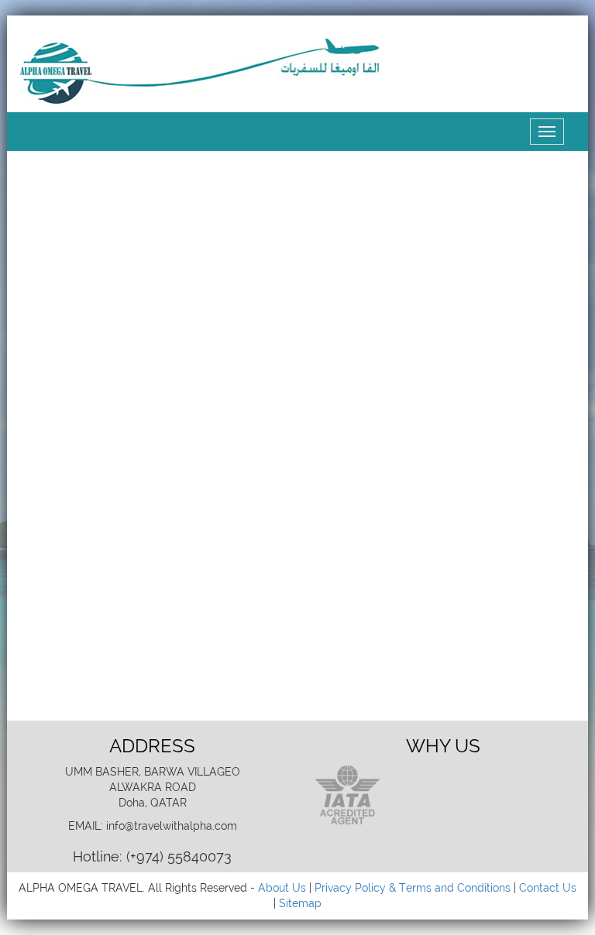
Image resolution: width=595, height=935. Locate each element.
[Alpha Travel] (202, 70)
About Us (282, 888)
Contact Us (547, 888)
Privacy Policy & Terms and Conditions (413, 888)
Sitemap (300, 903)
